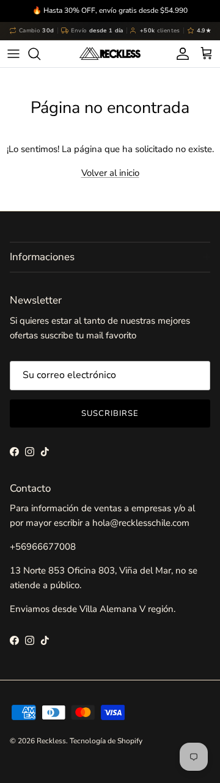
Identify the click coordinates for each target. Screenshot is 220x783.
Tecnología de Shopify (106, 741)
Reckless (51, 741)
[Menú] (13, 53)
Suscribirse (110, 413)
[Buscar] (40, 53)
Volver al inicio (110, 173)
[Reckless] (110, 53)
